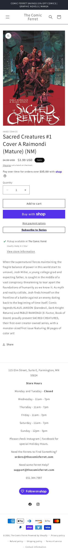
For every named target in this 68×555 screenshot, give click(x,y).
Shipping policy (34, 541)
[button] (7, 17)
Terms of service (54, 541)
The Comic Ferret (19, 535)
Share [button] (10, 344)
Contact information (36, 547)
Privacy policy (58, 535)
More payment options (34, 223)
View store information (21, 251)
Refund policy (16, 541)
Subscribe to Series (34, 229)
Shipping (7, 165)
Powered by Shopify (37, 535)
